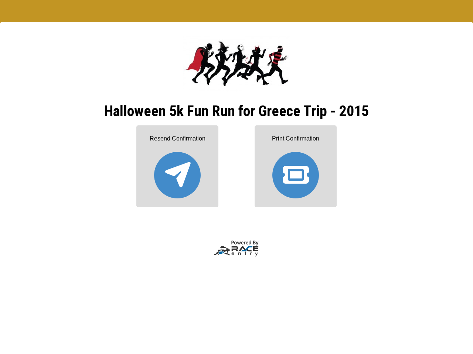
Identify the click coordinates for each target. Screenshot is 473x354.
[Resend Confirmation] (177, 171)
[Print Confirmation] (296, 171)
